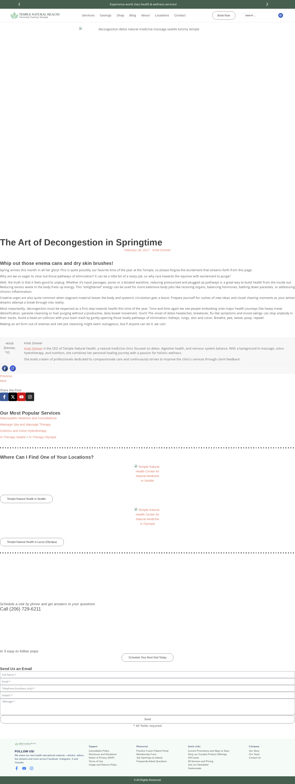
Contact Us (255, 757)
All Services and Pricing (200, 761)
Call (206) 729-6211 (20, 609)
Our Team (254, 754)
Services (88, 15)
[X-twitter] (13, 397)
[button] (19, 4)
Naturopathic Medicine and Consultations (28, 418)
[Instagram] (13, 368)
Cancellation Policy (99, 751)
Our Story (254, 751)
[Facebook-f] (4, 397)
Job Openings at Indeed (149, 757)
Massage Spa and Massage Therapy (25, 424)
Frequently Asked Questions (151, 761)
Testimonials (194, 768)
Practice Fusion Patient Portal (152, 751)
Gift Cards (193, 757)
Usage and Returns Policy (103, 764)
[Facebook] (5, 368)
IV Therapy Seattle (13, 437)
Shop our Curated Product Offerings (207, 754)
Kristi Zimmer (33, 348)
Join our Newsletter (198, 764)
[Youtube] (21, 397)
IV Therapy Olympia (42, 437)
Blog (132, 15)
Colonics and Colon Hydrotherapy (23, 431)
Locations (162, 15)
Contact (180, 15)
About (145, 15)
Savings (105, 15)
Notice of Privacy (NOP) (101, 757)
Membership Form (146, 754)
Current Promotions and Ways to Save (208, 751)
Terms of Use (96, 761)
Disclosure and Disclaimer (103, 754)
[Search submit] (280, 15)
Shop (120, 15)
